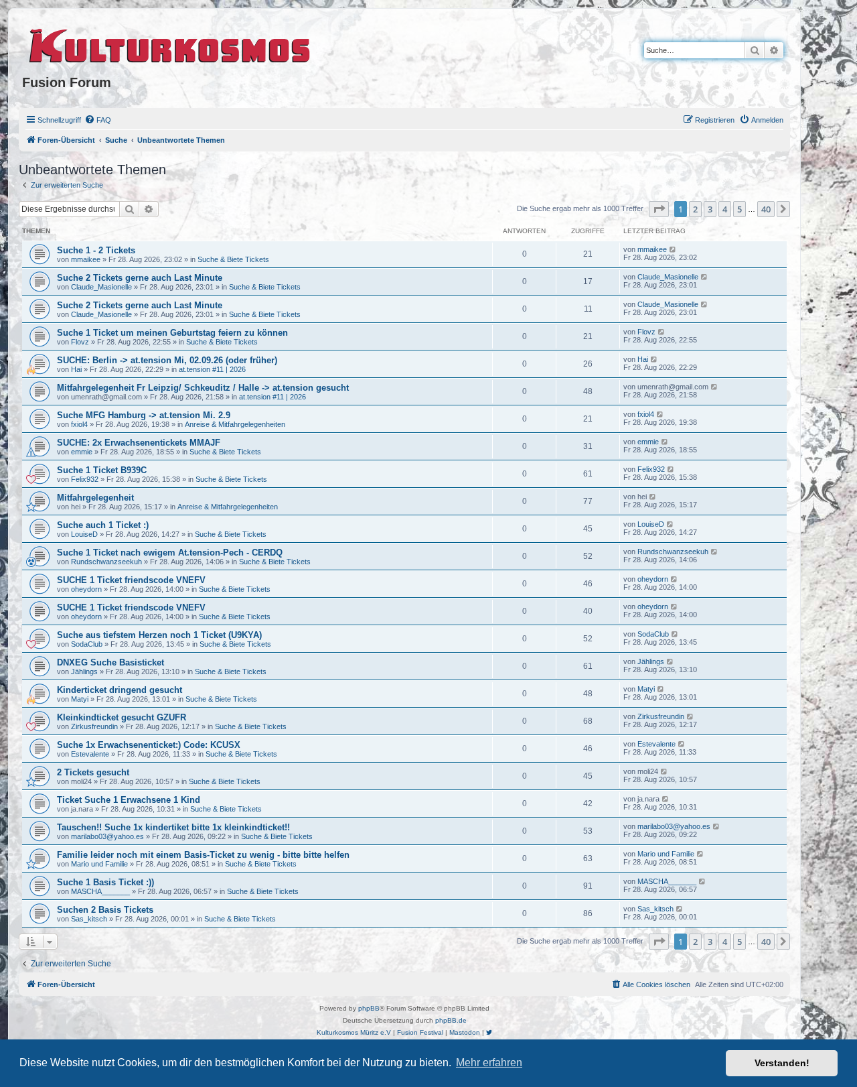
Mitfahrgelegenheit (95, 498)
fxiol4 (79, 424)
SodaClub (86, 644)
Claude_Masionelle (101, 287)
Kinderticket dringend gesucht (119, 690)
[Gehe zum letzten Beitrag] (673, 249)
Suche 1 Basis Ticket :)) (105, 882)
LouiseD (84, 534)
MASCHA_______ (100, 891)
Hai (76, 369)
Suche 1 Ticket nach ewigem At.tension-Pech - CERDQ (170, 553)
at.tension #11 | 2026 (212, 369)
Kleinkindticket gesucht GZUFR (121, 717)
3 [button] (710, 209)
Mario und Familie (99, 864)
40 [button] (766, 209)
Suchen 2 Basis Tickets (105, 910)
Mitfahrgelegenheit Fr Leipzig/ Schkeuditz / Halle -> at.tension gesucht (203, 388)
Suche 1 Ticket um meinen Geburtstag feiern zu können (172, 333)
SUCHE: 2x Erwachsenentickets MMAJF (138, 443)
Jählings (84, 671)
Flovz (80, 342)
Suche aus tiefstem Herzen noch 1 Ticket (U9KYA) (159, 635)
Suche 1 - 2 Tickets (96, 250)
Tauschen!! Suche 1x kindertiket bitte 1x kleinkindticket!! (173, 827)
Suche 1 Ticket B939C (102, 470)
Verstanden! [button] (782, 1063)
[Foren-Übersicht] (170, 43)
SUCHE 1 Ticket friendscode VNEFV (131, 580)
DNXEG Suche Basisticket (110, 662)
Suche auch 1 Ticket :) (103, 525)
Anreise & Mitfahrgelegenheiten (235, 424)
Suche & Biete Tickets (233, 259)
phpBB (369, 1008)
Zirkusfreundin (94, 726)
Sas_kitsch (89, 919)
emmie (81, 452)
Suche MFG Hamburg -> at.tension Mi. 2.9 (143, 415)
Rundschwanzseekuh (106, 562)
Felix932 (84, 479)
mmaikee (85, 259)
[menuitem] (97, 120)
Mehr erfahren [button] (489, 1062)
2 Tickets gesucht (93, 772)
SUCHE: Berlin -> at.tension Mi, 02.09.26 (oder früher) (167, 360)
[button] (659, 209)
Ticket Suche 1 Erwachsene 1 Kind (128, 800)
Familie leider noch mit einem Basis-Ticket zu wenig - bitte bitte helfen (203, 855)
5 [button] (739, 209)
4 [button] (724, 209)
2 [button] (695, 209)
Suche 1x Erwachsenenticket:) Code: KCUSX (148, 745)
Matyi (79, 699)
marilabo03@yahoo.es (107, 836)
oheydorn (86, 589)
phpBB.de (451, 1020)
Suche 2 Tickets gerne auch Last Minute (139, 278)
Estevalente (90, 754)
